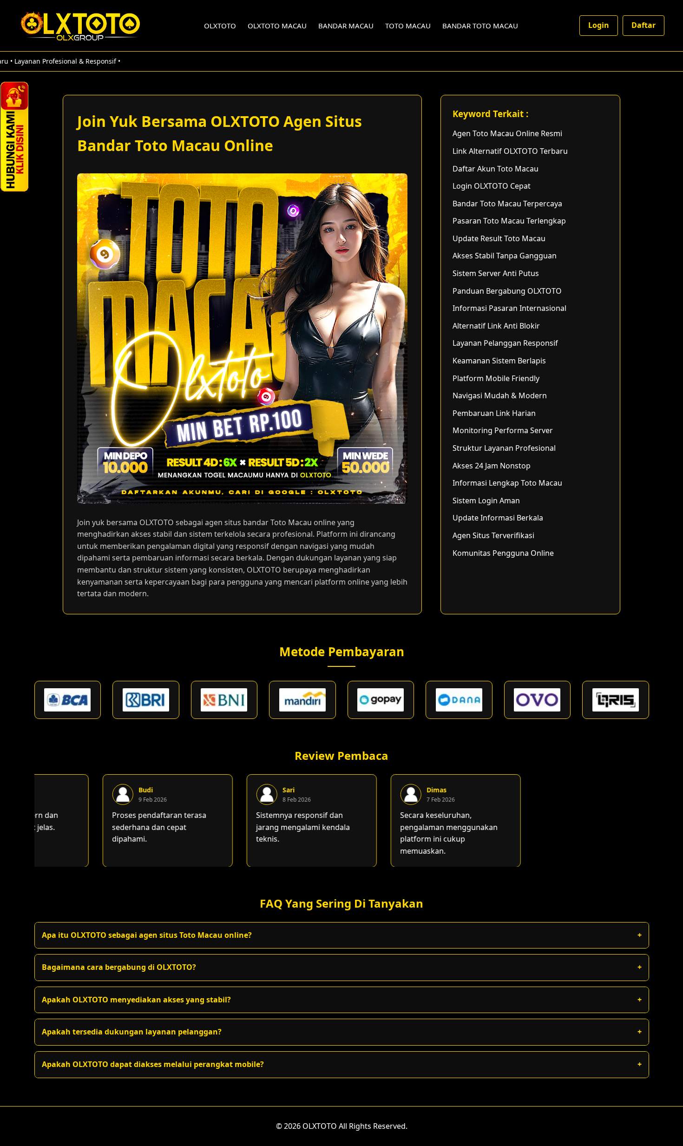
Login (598, 25)
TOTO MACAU (408, 25)
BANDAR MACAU (346, 25)
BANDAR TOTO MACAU (480, 25)
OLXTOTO (220, 25)
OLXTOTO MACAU (277, 25)
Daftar (643, 25)
